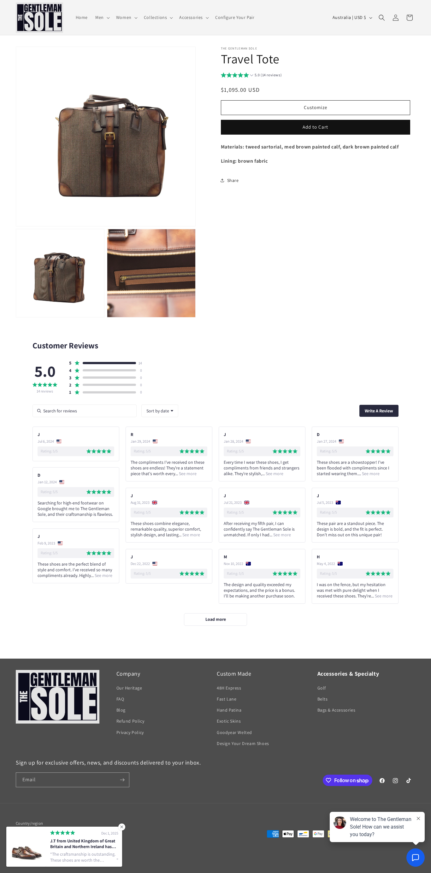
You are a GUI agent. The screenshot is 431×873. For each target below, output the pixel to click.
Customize (315, 107)
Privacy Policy (130, 732)
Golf (321, 688)
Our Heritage (129, 688)
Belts (322, 699)
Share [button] (233, 180)
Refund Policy (130, 721)
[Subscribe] (122, 779)
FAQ (120, 699)
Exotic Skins (229, 721)
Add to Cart (315, 127)
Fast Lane (226, 699)
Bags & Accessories (336, 710)
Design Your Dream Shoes (243, 744)
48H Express (229, 688)
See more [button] (187, 473)
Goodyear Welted (234, 732)
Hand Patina (229, 710)
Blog (121, 710)
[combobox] (159, 410)
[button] (102, 17)
